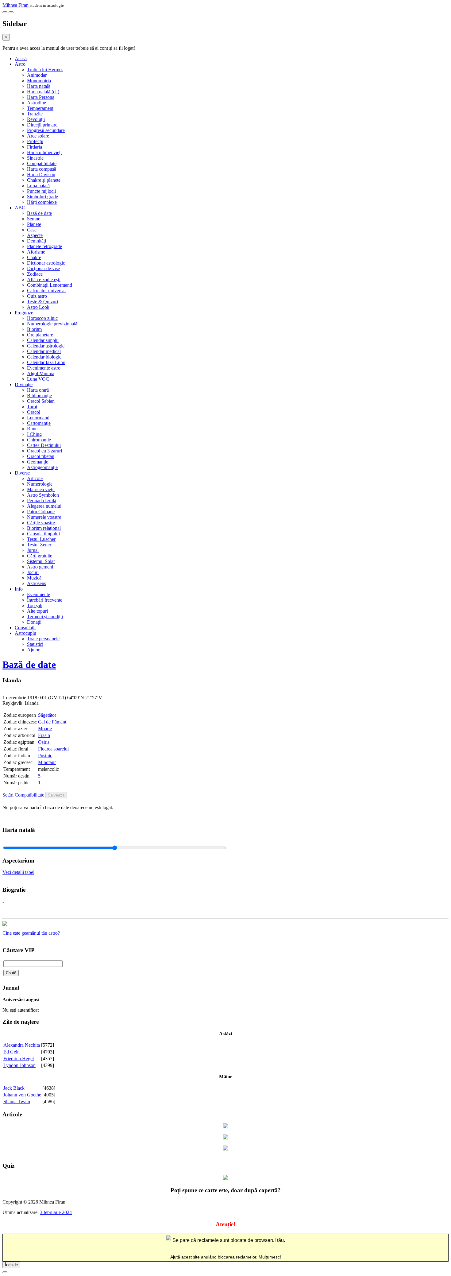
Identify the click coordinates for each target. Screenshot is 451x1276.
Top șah (34, 605)
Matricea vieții (41, 489)
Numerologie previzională (52, 323)
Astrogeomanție (42, 467)
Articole (35, 478)
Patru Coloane (41, 511)
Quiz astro (37, 296)
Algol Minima (40, 373)
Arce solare (38, 135)
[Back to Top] (4, 1272)
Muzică (34, 577)
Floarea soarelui (53, 748)
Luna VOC (38, 379)
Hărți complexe (42, 202)
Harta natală (38, 86)
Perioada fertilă (41, 500)
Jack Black (14, 1088)
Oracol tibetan (40, 456)
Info (19, 588)
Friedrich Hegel (18, 1058)
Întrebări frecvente (44, 600)
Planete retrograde (44, 246)
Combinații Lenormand (49, 285)
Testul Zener (39, 544)
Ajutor (33, 649)
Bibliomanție (39, 395)
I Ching (34, 434)
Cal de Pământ (52, 721)
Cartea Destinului (44, 445)
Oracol (33, 412)
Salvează (56, 795)
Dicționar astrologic (46, 263)
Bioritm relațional (44, 528)
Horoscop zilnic (42, 318)
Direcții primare (42, 124)
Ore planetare (40, 334)
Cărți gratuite (39, 555)
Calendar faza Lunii (46, 362)
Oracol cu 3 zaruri (44, 450)
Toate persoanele (43, 638)
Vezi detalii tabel (18, 872)
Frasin (44, 735)
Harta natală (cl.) (43, 91)
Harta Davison (41, 174)
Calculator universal (46, 290)
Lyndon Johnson (19, 1065)
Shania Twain (16, 1101)
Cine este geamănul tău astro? (31, 933)
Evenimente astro (43, 367)
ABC (20, 207)
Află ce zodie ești (43, 279)
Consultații (25, 627)
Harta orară (38, 390)
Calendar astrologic (45, 345)
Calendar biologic (44, 356)
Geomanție (37, 461)
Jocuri (33, 572)
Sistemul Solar (41, 561)
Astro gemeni (40, 566)
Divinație (24, 384)
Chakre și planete (43, 180)
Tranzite (35, 113)
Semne (33, 218)
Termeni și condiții (45, 616)
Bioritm (34, 329)
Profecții (35, 141)
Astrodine (36, 102)
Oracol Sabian (41, 401)
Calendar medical (44, 351)
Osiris (43, 742)
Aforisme (36, 251)
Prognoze (24, 312)
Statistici (35, 644)
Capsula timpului (43, 533)
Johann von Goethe (22, 1094)
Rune (32, 428)
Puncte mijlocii (41, 191)
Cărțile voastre (41, 522)
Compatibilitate (41, 163)
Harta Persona (40, 97)
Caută (11, 973)
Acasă (21, 58)
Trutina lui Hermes (45, 69)
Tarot (32, 406)
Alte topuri (37, 611)
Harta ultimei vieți (44, 152)
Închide (11, 1264)
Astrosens (36, 583)
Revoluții (36, 119)
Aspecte (35, 235)
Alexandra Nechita (21, 1045)
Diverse (22, 472)
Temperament (40, 108)
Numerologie (39, 484)
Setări (7, 794)
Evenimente (38, 594)
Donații (34, 622)
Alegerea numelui (44, 506)
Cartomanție (39, 423)
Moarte (45, 728)
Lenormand (38, 417)
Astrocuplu (25, 633)
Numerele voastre (44, 517)
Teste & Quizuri (42, 301)
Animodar (37, 75)
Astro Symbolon (43, 495)
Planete (34, 224)
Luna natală (38, 185)
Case (32, 229)
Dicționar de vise (43, 268)
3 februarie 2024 (56, 1212)
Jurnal (33, 550)
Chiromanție (39, 439)
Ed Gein (11, 1051)
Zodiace (35, 274)
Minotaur (47, 762)
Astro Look (38, 307)
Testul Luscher (41, 539)
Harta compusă (41, 169)
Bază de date (39, 213)
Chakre (34, 257)
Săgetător (47, 715)
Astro (20, 64)
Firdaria (34, 146)
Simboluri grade (42, 196)
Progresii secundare (46, 130)
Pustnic (45, 755)
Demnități (36, 240)
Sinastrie (35, 158)
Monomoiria (39, 80)
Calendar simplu (43, 340)
